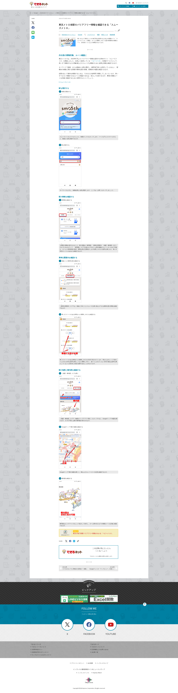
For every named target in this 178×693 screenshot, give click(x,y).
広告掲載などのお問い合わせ (100, 649)
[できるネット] (30, 13)
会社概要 (90, 663)
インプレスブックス (83, 672)
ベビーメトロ (96, 61)
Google (36, 13)
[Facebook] (129, 2)
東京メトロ (104, 34)
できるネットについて (142, 3)
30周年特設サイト (37, 649)
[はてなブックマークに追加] (33, 37)
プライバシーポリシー (77, 663)
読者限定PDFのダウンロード (40, 652)
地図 (98, 34)
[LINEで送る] (33, 32)
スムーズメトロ (65, 82)
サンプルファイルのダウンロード (41, 655)
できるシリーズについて (39, 647)
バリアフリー (91, 34)
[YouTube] (133, 2)
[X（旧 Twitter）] (126, 3)
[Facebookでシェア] (33, 27)
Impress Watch (97, 672)
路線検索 (112, 34)
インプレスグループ (102, 663)
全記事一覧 (95, 652)
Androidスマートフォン (47, 13)
